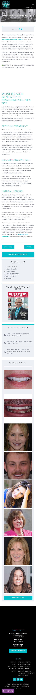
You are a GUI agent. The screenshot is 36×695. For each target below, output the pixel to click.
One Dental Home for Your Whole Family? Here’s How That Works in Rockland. (18, 351)
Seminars (9, 278)
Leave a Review (11, 276)
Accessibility (17, 688)
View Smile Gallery (18, 597)
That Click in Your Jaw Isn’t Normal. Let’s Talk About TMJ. (18, 335)
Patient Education (11, 269)
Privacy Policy (15, 686)
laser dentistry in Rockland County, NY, (13, 39)
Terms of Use (25, 686)
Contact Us (29, 7)
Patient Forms (10, 271)
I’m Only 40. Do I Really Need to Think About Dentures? (19, 342)
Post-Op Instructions (12, 273)
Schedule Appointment (18, 254)
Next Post (29, 246)
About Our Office (11, 266)
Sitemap (7, 686)
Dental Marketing (12, 684)
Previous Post (8, 246)
